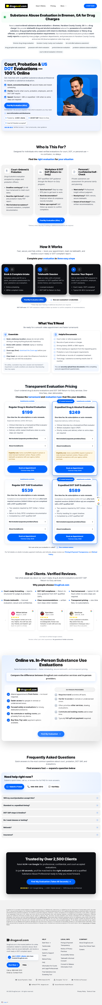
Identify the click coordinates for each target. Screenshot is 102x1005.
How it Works (41, 6)
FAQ (43, 962)
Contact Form (17, 973)
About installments (27, 446)
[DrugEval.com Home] (18, 940)
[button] (64, 547)
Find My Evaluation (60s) (17, 105)
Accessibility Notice (67, 955)
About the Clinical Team (87, 946)
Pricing (53, 6)
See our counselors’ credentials (64, 300)
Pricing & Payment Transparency (77, 552)
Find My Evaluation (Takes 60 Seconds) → (51, 881)
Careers (82, 949)
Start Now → (13, 965)
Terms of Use (86, 923)
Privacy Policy (81, 991)
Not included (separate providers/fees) (27, 438)
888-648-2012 (37, 787)
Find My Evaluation (49, 734)
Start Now (90, 6)
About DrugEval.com (86, 943)
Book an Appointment (27, 469)
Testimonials (46, 946)
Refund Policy (43, 917)
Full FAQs (55, 787)
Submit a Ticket (16, 787)
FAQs (25, 965)
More (62, 6)
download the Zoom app (28, 350)
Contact (45, 949)
